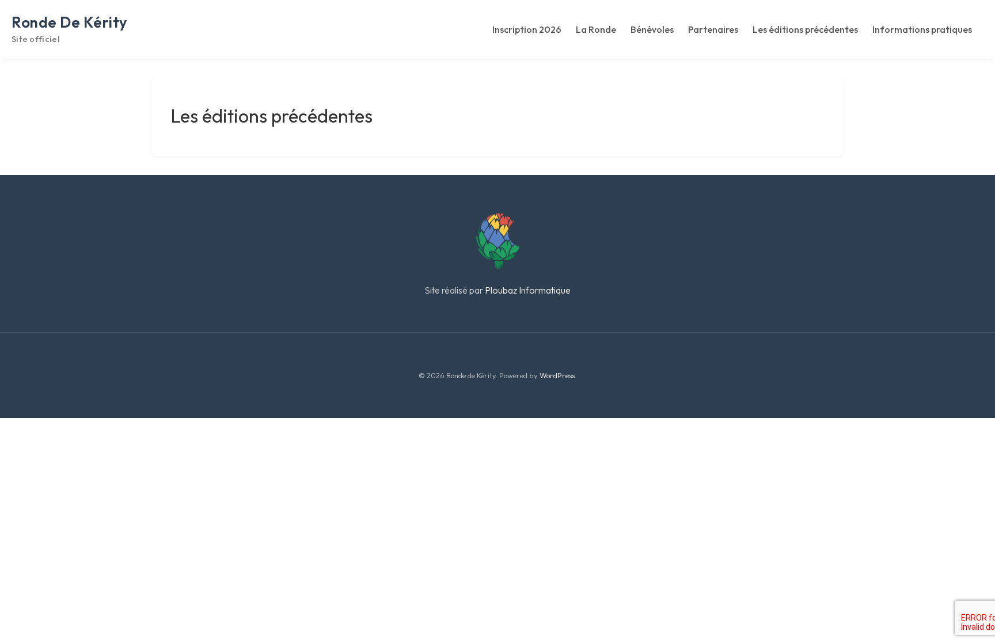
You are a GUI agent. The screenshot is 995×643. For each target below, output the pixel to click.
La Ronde (596, 29)
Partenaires (713, 29)
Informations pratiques (922, 29)
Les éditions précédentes (805, 29)
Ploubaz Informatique (528, 290)
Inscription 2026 (526, 29)
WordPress (557, 375)
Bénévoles (652, 29)
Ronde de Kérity (69, 22)
